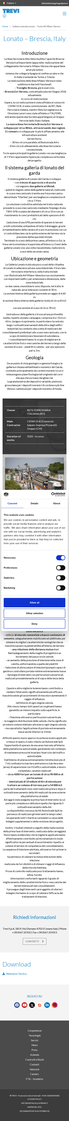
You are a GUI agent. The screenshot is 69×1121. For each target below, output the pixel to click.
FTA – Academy (34, 1078)
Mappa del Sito (34, 1107)
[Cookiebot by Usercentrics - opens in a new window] (51, 494)
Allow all (34, 602)
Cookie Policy (34, 1099)
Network (34, 1069)
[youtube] (24, 1005)
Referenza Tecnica (16, 973)
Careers (34, 1074)
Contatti (32, 941)
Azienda (34, 1054)
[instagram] (54, 1005)
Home (5, 26)
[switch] (60, 567)
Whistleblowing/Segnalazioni (55, 3)
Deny (34, 623)
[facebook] (17, 1005)
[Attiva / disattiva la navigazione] (64, 14)
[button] (8, 477)
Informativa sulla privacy (34, 1103)
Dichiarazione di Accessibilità (34, 1111)
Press (34, 1049)
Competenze (35, 1030)
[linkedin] (47, 1005)
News (34, 1045)
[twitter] (32, 1005)
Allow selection (34, 613)
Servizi (34, 1040)
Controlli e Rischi (34, 1059)
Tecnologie (35, 1035)
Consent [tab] (12, 503)
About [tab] (56, 503)
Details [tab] (35, 503)
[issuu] (39, 1005)
